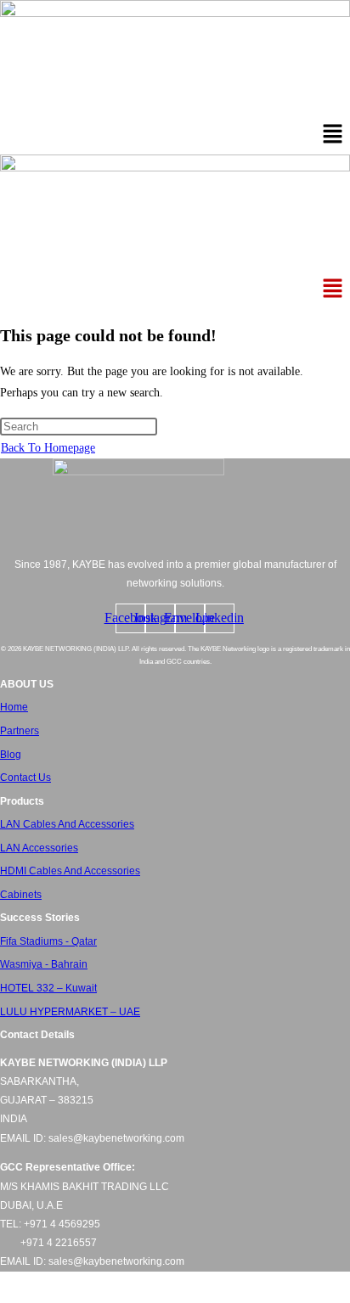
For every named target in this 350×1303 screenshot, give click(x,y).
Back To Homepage (48, 447)
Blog (10, 755)
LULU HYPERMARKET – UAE (70, 1012)
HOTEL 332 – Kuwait (48, 988)
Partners (19, 731)
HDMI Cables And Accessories (70, 871)
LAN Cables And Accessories (67, 824)
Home (14, 707)
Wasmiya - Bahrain (44, 964)
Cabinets (21, 895)
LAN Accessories (39, 848)
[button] (333, 135)
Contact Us (25, 777)
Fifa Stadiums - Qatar (48, 941)
